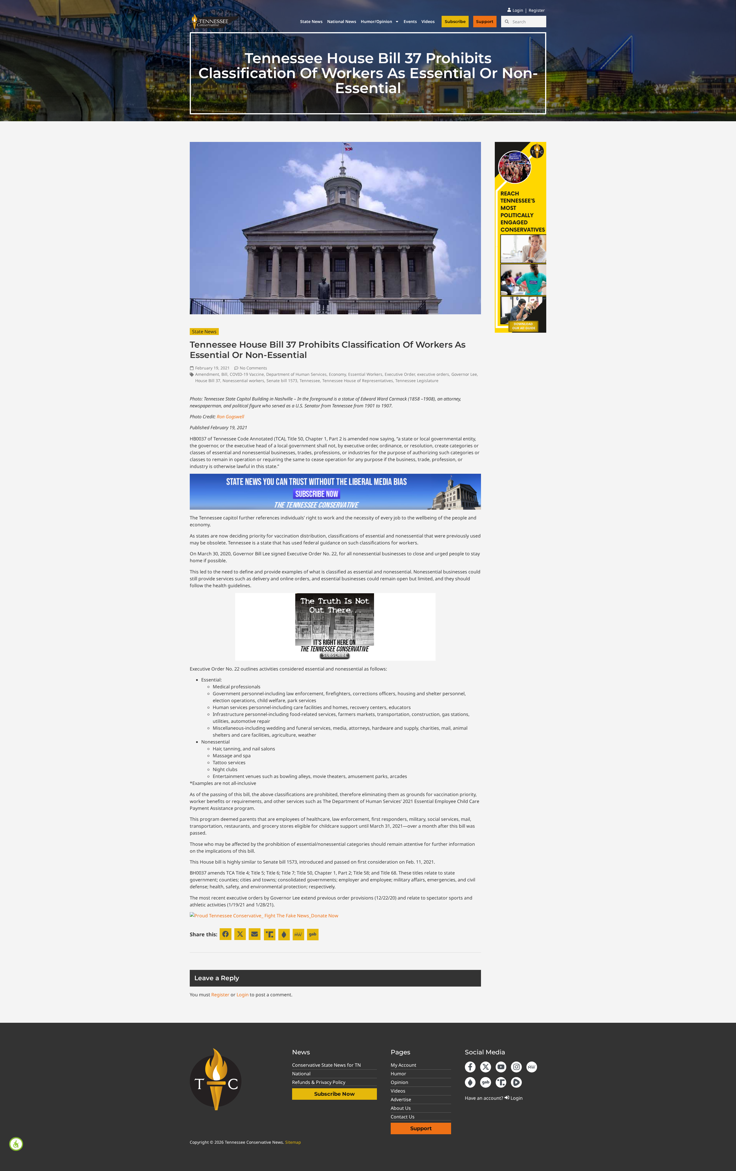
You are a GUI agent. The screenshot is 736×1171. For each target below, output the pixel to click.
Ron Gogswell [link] (230, 416)
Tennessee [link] (310, 380)
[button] (225, 934)
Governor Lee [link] (464, 374)
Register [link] (220, 994)
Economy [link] (337, 374)
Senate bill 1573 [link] (282, 380)
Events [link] (410, 21)
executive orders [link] (433, 374)
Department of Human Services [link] (296, 374)
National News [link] (341, 21)
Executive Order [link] (400, 374)
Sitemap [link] (293, 1142)
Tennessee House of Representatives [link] (357, 380)
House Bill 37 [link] (207, 380)
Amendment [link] (207, 374)
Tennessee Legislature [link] (416, 380)
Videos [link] (428, 21)
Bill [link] (224, 374)
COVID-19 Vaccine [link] (247, 374)
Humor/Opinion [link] (376, 21)
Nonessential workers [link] (243, 380)
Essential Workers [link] (365, 374)
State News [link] (311, 21)
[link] (16, 1144)
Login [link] (243, 994)
